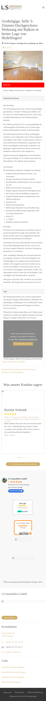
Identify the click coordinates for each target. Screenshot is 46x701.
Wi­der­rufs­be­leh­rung (35, 692)
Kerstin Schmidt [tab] (19, 457)
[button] (43, 7)
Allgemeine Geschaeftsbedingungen (23, 696)
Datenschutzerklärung (28, 339)
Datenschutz (19, 692)
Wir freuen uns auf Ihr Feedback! (24, 464)
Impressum (7, 692)
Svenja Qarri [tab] (17, 457)
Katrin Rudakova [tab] (26, 457)
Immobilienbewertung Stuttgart (13, 672)
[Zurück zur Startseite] (12, 7)
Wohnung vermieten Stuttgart (13, 677)
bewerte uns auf (15, 490)
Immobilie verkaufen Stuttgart (13, 667)
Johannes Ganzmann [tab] (28, 457)
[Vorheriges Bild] (5, 65)
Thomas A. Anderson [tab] (21, 457)
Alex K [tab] (24, 457)
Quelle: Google (8, 435)
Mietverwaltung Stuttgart (11, 682)
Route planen (9, 618)
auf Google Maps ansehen (14, 362)
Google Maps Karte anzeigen (23, 344)
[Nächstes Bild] (40, 65)
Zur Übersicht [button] (7, 47)
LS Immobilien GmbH (17, 479)
